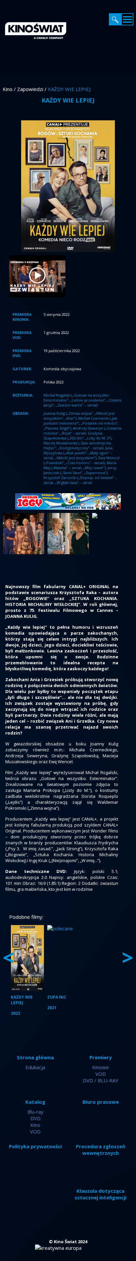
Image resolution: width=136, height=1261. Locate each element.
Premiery (100, 1057)
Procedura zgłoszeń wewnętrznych (100, 1149)
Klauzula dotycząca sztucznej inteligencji (100, 1194)
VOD (100, 1073)
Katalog (35, 1101)
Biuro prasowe (101, 1101)
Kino (35, 1125)
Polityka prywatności (35, 1146)
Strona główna (35, 1057)
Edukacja (35, 1067)
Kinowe (100, 1067)
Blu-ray (35, 1111)
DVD (35, 1118)
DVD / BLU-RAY (101, 1080)
